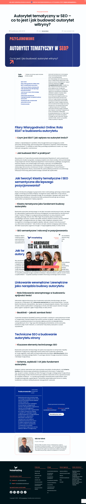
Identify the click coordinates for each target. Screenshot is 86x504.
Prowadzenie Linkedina (52, 480)
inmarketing (24, 498)
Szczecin (74, 480)
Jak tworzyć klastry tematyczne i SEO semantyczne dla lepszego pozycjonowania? (30, 88)
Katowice (74, 482)
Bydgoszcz (79, 482)
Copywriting (50, 484)
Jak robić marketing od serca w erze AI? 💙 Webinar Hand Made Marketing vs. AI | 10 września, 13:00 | (43, 2)
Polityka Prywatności (64, 477)
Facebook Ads (38, 475)
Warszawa (74, 479)
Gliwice (77, 483)
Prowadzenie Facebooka (50, 474)
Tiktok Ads (37, 477)
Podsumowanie (25, 104)
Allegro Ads (37, 473)
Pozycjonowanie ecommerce (38, 485)
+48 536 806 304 (65, 409)
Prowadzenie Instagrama (50, 477)
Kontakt (61, 482)
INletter (61, 475)
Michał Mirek (45, 31)
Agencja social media (65, 473)
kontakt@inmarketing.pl (50, 410)
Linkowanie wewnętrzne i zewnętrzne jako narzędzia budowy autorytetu (31, 97)
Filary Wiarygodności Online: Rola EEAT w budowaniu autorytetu (30, 84)
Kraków (77, 478)
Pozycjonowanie (42, 12)
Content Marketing (51, 482)
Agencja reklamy (64, 471)
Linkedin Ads (37, 479)
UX (47, 492)
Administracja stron (51, 490)
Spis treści (24, 82)
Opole (73, 483)
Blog (61, 479)
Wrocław (79, 479)
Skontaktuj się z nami (55, 414)
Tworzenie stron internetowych (51, 487)
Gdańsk (74, 484)
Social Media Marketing (52, 471)
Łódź (78, 480)
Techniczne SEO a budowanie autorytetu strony (29, 101)
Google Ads (37, 471)
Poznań (74, 478)
